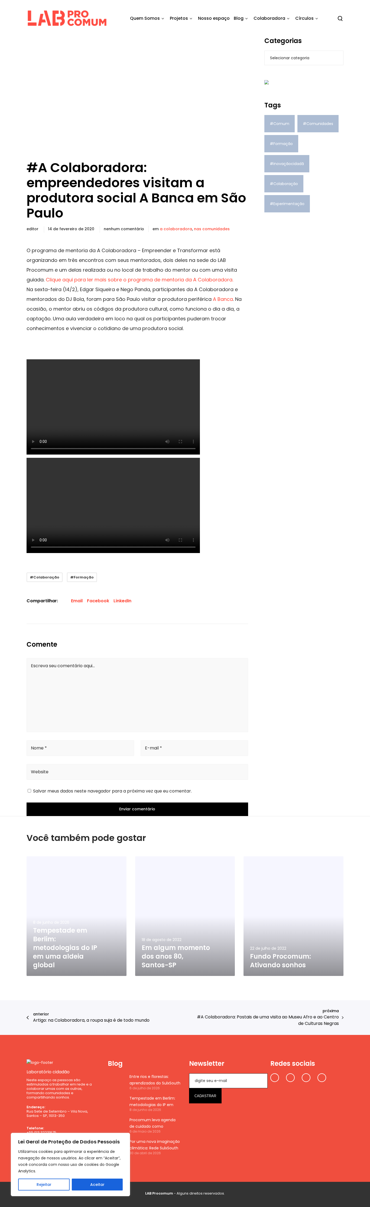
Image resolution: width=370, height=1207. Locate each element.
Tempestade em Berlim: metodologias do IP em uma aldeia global (152, 1102)
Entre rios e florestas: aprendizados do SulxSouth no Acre (154, 1080)
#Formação (82, 577)
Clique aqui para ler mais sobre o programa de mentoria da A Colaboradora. (139, 279)
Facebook (98, 601)
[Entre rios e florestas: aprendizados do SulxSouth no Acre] (116, 1081)
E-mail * (153, 748)
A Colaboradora (176, 229)
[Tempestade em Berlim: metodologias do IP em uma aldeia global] (116, 1103)
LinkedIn (122, 601)
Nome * (39, 748)
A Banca (223, 299)
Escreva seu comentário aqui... (63, 666)
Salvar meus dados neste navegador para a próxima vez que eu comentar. (112, 791)
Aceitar (97, 1184)
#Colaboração (44, 577)
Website (39, 772)
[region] (70, 1164)
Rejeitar (44, 1184)
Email (77, 601)
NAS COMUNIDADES (212, 229)
